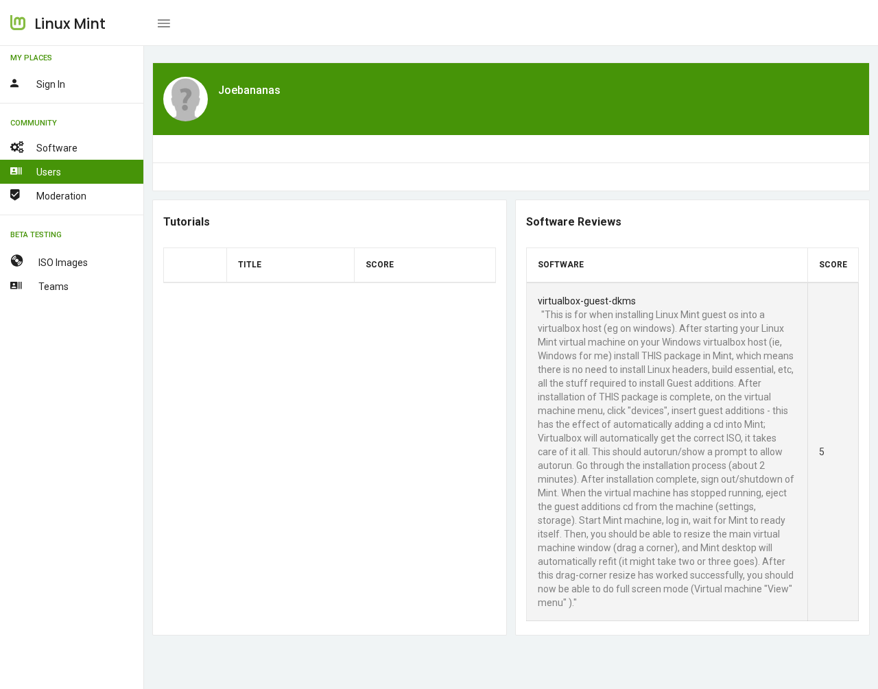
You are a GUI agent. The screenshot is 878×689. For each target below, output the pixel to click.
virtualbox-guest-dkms (587, 300)
